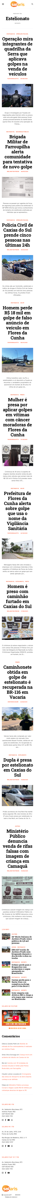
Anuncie (17, 1195)
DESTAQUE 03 (15, 394)
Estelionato (20, 581)
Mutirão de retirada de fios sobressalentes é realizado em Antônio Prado (17, 1046)
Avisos (14, 947)
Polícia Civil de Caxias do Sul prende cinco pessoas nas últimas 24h (17, 235)
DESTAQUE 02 (11, 220)
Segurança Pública (22, 131)
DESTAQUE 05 (11, 34)
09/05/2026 (24, 171)
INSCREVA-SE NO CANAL (18, 1028)
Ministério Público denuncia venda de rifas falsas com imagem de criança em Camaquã (17, 848)
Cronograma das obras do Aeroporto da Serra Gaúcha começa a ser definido (16, 1076)
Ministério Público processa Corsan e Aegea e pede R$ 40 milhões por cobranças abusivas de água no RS (17, 1087)
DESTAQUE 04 (10, 581)
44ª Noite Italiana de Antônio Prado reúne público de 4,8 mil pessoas (22, 940)
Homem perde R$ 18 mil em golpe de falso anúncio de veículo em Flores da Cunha (17, 323)
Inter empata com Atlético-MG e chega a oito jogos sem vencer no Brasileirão (22, 996)
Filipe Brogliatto (13, 78)
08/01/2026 (24, 342)
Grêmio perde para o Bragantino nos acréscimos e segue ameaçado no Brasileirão (21, 969)
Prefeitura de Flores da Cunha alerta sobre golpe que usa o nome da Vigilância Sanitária (17, 510)
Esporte (24, 962)
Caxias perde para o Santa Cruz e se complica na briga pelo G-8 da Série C (21, 983)
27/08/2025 (24, 611)
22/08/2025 (23, 702)
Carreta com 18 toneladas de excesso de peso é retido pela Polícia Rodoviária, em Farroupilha (15, 1065)
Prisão (22, 394)
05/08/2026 (24, 78)
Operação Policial (22, 34)
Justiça (17, 826)
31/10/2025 (24, 439)
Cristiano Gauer (13, 702)
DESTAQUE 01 (21, 947)
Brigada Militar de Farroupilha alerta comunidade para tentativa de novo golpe (17, 152)
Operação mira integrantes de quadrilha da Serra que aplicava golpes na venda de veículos (17, 56)
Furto (27, 581)
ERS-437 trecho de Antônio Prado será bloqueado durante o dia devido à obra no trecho (21, 954)
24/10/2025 (24, 533)
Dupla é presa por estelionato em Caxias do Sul (17, 767)
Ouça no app (7, 1195)
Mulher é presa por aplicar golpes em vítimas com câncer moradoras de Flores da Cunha (17, 417)
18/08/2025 (24, 779)
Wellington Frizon (13, 171)
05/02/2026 (24, 249)
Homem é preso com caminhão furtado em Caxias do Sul (17, 596)
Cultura (14, 934)
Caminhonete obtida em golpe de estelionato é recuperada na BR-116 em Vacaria (17, 682)
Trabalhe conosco (11, 1197)
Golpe (22, 303)
